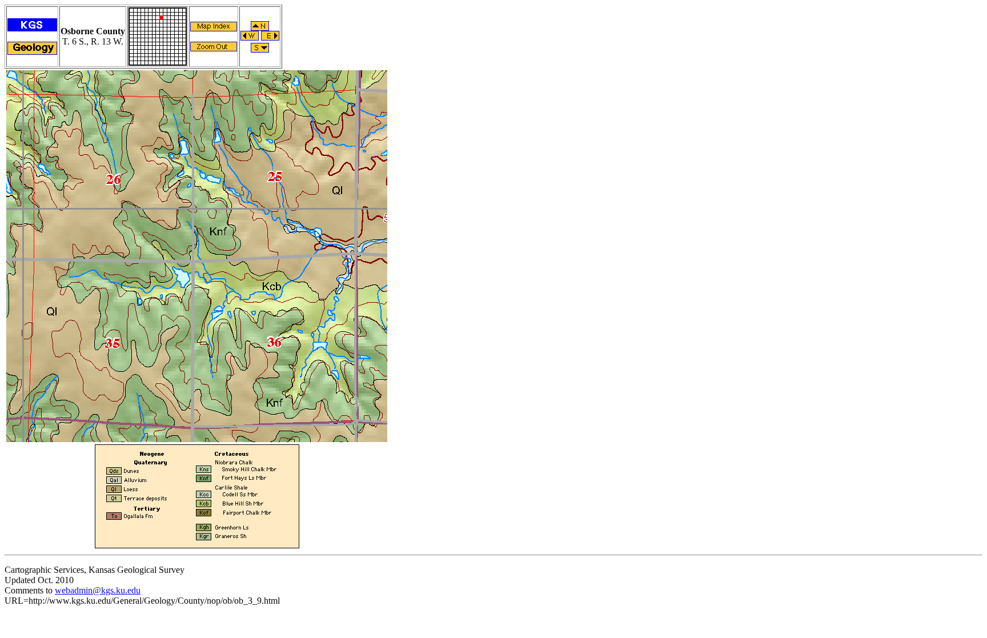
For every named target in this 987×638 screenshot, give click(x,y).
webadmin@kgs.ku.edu (98, 590)
